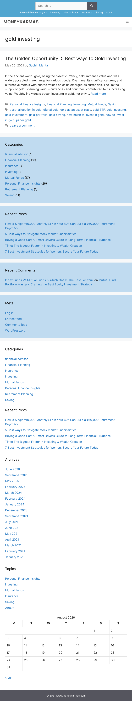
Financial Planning (59, 104)
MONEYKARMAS (20, 21)
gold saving (57, 115)
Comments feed (16, 324)
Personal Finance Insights (33, 12)
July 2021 (11, 522)
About (109, 12)
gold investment (16, 115)
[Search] (92, 6)
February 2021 (15, 551)
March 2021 (13, 545)
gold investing (116, 109)
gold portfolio (38, 115)
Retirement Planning (19, 189)
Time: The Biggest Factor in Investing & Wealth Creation (43, 245)
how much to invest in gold (85, 115)
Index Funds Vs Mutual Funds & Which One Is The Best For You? (49, 280)
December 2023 (16, 510)
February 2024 (15, 498)
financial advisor (16, 154)
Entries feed (13, 319)
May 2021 (12, 533)
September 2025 (16, 475)
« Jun (9, 677)
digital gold (51, 109)
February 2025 (15, 487)
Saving (99, 12)
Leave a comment (22, 125)
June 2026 (12, 469)
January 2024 (14, 504)
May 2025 (12, 481)
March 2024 (13, 492)
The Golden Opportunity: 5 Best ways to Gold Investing (65, 58)
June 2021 (12, 528)
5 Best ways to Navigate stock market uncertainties (40, 234)
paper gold (23, 120)
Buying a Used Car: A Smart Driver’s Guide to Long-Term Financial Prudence (58, 240)
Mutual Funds (71, 12)
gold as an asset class (75, 109)
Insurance (87, 12)
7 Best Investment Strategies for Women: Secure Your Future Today (51, 251)
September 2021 (16, 516)
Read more (98, 93)
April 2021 (12, 539)
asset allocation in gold (26, 109)
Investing (55, 12)
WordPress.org (15, 330)
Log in (9, 313)
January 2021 (14, 557)
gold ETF (99, 109)
